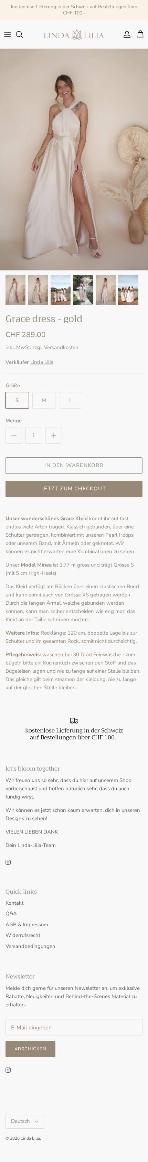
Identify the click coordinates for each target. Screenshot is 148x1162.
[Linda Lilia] (74, 34)
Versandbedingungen (30, 946)
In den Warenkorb (73, 465)
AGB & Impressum (27, 924)
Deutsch (20, 1121)
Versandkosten (61, 347)
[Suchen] (22, 34)
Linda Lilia (41, 362)
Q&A (11, 913)
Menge (14, 420)
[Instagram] (8, 862)
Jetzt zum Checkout (74, 488)
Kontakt (14, 903)
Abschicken (30, 1049)
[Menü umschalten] (7, 34)
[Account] (125, 34)
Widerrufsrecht (23, 935)
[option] (74, 159)
